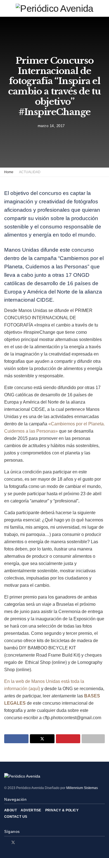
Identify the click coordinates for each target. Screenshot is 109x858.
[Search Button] (102, 8)
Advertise (31, 810)
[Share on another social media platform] (93, 738)
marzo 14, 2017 (51, 125)
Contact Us (15, 817)
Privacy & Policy (62, 810)
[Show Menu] (6, 8)
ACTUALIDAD (30, 172)
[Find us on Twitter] (13, 842)
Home (8, 172)
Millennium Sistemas (82, 788)
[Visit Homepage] (54, 8)
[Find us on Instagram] (20, 842)
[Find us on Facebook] (5, 842)
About (10, 810)
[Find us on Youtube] (27, 842)
